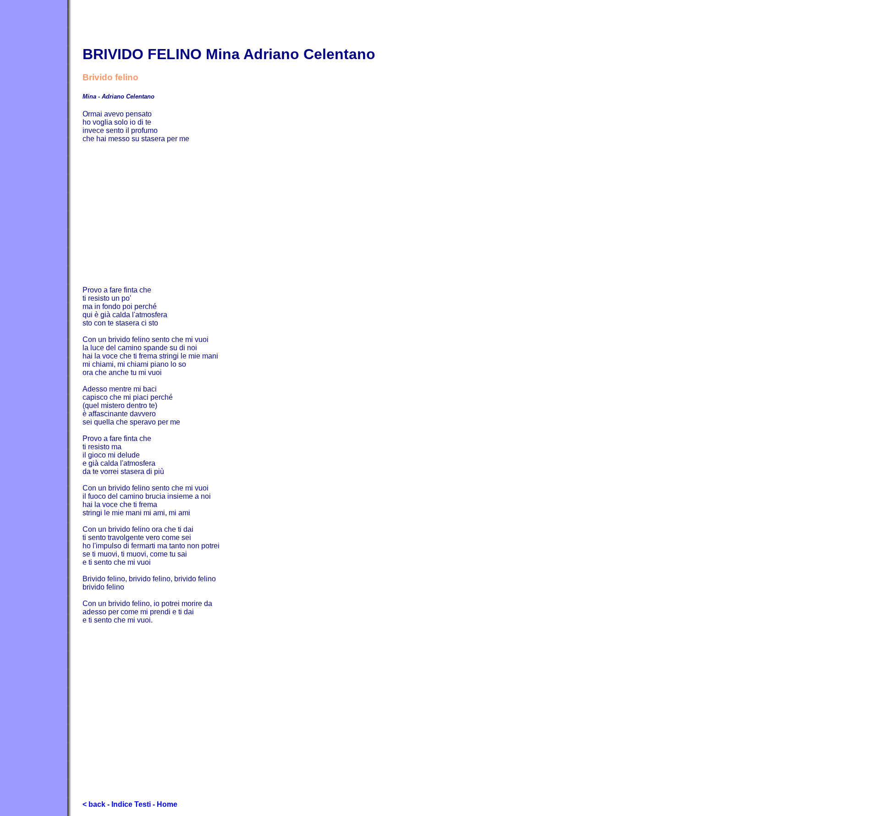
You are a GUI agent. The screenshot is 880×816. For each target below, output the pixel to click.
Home (167, 804)
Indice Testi (131, 804)
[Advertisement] (357, 214)
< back (93, 804)
